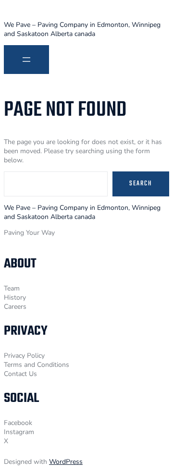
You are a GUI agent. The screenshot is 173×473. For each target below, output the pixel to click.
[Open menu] (26, 59)
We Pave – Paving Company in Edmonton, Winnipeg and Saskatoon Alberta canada (82, 29)
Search (140, 183)
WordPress (66, 461)
